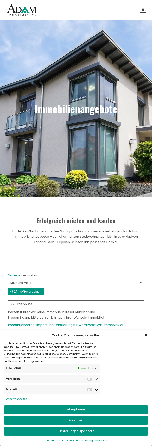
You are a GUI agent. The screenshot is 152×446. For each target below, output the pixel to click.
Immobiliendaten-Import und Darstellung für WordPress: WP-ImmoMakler (66, 325)
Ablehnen (76, 420)
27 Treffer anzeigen (27, 292)
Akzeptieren (76, 409)
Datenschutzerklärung (79, 440)
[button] (146, 335)
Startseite (14, 275)
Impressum (102, 440)
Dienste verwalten (16, 398)
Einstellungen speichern (76, 431)
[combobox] (76, 283)
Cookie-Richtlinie (54, 440)
